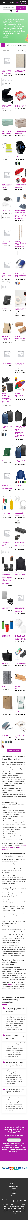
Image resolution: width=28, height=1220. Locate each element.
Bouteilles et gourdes (9, 847)
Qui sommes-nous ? (14, 1186)
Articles (14, 1193)
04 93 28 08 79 (23, 3)
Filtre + (3, 44)
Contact (14, 1191)
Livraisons (14, 1188)
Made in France (12, 984)
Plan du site (14, 1195)
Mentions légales (14, 1183)
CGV (14, 1181)
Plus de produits (14, 750)
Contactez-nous (14, 1140)
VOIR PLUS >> (21, 8)
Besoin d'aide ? (23, 1)
